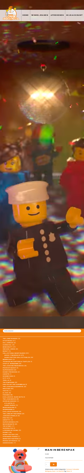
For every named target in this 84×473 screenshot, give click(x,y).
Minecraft (7, 347)
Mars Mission (8, 407)
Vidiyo (6, 391)
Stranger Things (10, 437)
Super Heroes (9, 422)
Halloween (8, 343)
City (5, 378)
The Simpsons (9, 382)
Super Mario (8, 370)
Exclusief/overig (11, 412)
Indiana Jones (9, 349)
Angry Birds (10, 405)
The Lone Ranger (10, 339)
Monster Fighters (11, 439)
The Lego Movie (9, 399)
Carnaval (7, 345)
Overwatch (8, 428)
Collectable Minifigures (14, 353)
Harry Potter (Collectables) (17, 357)
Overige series (9, 401)
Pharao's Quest (9, 368)
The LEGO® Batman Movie (13, 366)
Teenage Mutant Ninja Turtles (16, 362)
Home (26, 15)
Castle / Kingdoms (11, 364)
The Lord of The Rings (12, 414)
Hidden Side (8, 443)
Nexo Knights (9, 424)
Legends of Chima (10, 430)
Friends (6, 395)
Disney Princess (10, 372)
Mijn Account (74, 15)
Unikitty (6, 420)
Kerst (5, 351)
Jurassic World (10, 416)
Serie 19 (69, 471)
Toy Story (7, 426)
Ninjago (6, 389)
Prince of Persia (10, 441)
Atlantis (9, 403)
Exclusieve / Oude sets (13, 397)
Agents (6, 374)
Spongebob (8, 410)
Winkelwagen (39, 15)
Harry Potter (9, 435)
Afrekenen (57, 15)
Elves (5, 393)
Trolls (6, 380)
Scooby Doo (8, 376)
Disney (6, 432)
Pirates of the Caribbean (14, 385)
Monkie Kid (7, 359)
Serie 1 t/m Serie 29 (13, 355)
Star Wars (7, 341)
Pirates (6, 418)
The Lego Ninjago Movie (13, 387)
